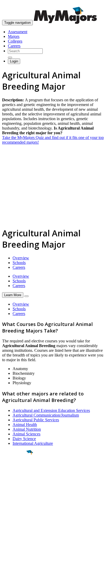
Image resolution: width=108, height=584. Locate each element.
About (8, 512)
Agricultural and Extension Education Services (51, 410)
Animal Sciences (26, 434)
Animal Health (25, 424)
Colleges (15, 41)
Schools (19, 262)
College (16, 481)
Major (14, 470)
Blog (6, 546)
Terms (7, 577)
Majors (13, 36)
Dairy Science (24, 438)
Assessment (17, 32)
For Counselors (15, 527)
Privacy (21, 577)
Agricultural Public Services (36, 420)
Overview (21, 258)
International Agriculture (33, 443)
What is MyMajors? (18, 523)
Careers (14, 46)
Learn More (12, 295)
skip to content (95, 4)
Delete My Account (18, 541)
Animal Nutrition (27, 429)
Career (15, 493)
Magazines (11, 537)
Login (14, 61)
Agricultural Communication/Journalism (46, 415)
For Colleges (12, 532)
